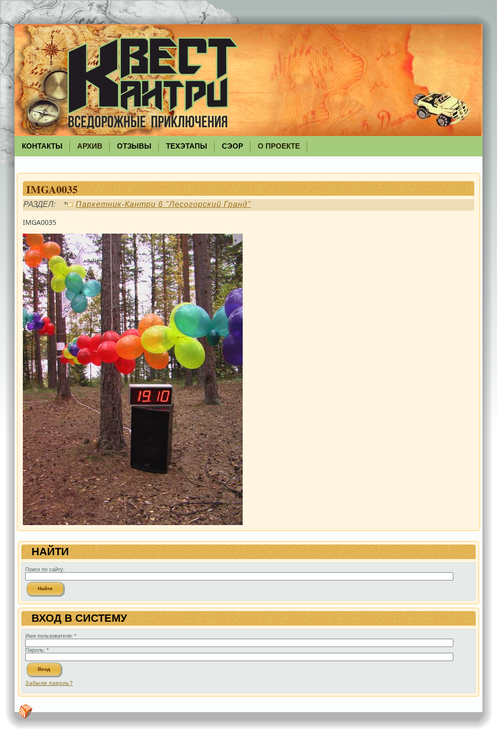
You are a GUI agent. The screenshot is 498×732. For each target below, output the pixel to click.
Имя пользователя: (50, 636)
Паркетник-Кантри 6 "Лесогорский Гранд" (163, 204)
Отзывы (134, 146)
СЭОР (232, 146)
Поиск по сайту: (45, 569)
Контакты (42, 146)
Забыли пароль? (49, 683)
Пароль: (37, 650)
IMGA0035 (52, 189)
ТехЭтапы (186, 146)
